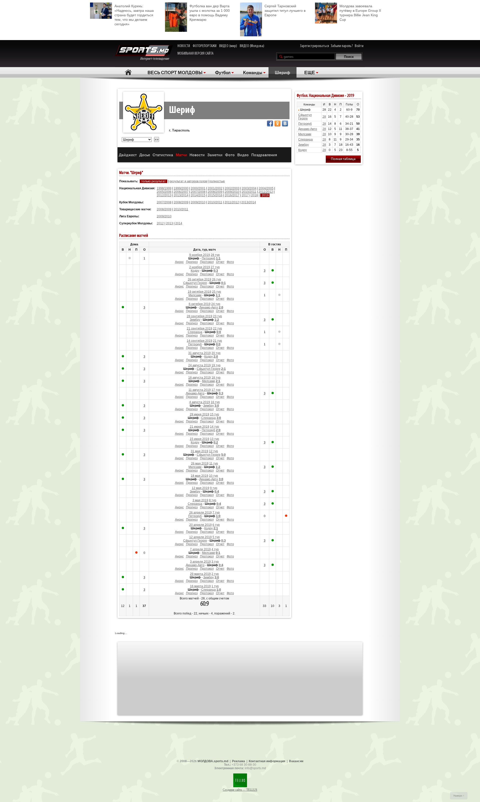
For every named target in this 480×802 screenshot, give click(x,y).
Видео (243, 154)
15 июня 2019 (199, 439)
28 (324, 116)
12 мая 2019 (200, 488)
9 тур (213, 488)
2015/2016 (215, 195)
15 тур (214, 414)
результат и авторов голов (188, 181)
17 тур (216, 390)
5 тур (216, 537)
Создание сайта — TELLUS (240, 789)
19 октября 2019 (199, 291)
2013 (169, 223)
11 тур (213, 463)
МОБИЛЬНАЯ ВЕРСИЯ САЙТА (196, 54)
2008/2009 (215, 192)
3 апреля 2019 (200, 561)
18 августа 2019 (199, 377)
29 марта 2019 (200, 574)
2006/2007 (181, 192)
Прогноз (192, 262)
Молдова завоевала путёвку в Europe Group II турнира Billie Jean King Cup (360, 13)
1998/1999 (164, 188)
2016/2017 (232, 195)
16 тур (215, 402)
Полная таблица (343, 159)
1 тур (215, 586)
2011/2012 (265, 192)
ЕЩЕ (309, 72)
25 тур (216, 291)
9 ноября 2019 (199, 255)
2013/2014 (181, 195)
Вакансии (296, 761)
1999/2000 (181, 188)
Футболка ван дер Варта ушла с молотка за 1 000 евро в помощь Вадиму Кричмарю (210, 13)
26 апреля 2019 (200, 512)
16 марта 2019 (200, 586)
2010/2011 (249, 192)
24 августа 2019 (199, 365)
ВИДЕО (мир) (228, 46)
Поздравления (264, 154)
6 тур (216, 525)
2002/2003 (232, 188)
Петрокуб (208, 258)
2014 (178, 223)
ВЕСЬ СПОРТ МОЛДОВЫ (175, 72)
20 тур (216, 353)
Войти (359, 46)
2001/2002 (215, 188)
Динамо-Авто (208, 307)
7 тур (216, 512)
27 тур (215, 267)
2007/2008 (198, 192)
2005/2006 (164, 192)
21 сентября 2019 (199, 328)
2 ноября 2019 (199, 267)
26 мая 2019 (199, 463)
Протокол (207, 262)
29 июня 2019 (199, 414)
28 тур (215, 255)
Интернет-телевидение (156, 59)
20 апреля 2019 (200, 525)
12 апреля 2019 (200, 537)
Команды (252, 72)
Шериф (282, 72)
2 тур (215, 574)
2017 (245, 195)
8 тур (212, 500)
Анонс (179, 262)
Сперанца (195, 332)
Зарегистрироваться (314, 46)
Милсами (195, 295)
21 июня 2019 (199, 426)
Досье (144, 154)
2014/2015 (198, 195)
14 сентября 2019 (199, 341)
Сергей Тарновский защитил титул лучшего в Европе (285, 10)
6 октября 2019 (199, 304)
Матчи (181, 154)
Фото (230, 154)
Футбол (222, 72)
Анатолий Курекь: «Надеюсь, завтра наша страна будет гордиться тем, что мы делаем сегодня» (134, 15)
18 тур (216, 377)
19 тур (216, 365)
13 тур (214, 439)
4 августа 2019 (199, 402)
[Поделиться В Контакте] (285, 123)
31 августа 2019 (199, 353)
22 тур (217, 328)
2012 (160, 223)
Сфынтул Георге (195, 283)
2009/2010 (232, 192)
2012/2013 (164, 195)
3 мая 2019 (200, 500)
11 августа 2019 (199, 390)
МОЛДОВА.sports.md (213, 761)
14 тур (214, 426)
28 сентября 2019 (199, 316)
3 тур (215, 561)
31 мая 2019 (199, 451)
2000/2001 (198, 188)
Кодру (195, 270)
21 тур (217, 341)
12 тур (213, 451)
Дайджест (128, 154)
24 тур (215, 304)
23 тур (217, 316)
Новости (197, 154)
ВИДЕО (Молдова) (252, 46)
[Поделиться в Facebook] (270, 123)
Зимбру (195, 320)
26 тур (216, 279)
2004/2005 (266, 188)
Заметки (214, 154)
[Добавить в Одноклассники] (277, 123)
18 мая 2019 (199, 475)
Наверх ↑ (459, 795)
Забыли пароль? (342, 46)
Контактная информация (267, 761)
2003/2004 (249, 188)
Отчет (220, 262)
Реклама (238, 761)
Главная (128, 72)
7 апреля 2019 (200, 549)
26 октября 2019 (199, 279)
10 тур (213, 475)
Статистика (162, 154)
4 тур (215, 549)
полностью (217, 181)
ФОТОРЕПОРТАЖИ (204, 46)
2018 (254, 195)
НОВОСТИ (184, 46)
